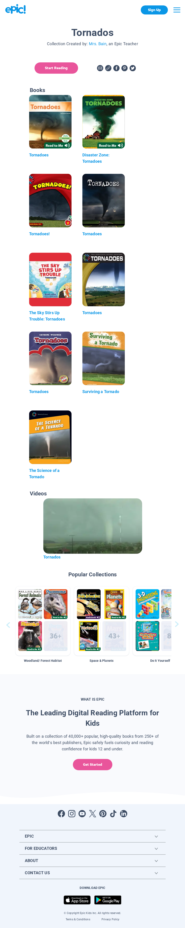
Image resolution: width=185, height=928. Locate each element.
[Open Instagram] (71, 813)
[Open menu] (176, 10)
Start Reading (56, 68)
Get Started (92, 764)
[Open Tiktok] (113, 813)
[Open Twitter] (92, 813)
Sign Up (154, 9)
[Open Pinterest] (102, 813)
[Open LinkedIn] (123, 813)
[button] (42, 621)
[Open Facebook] (61, 813)
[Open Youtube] (82, 813)
